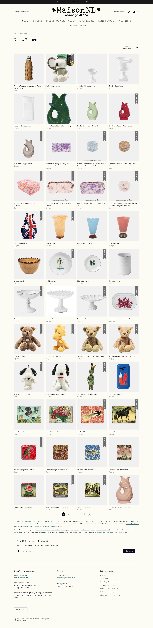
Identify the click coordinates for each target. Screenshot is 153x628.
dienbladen (40, 530)
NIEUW (25, 21)
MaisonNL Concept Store (42, 619)
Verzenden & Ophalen (108, 585)
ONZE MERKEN (124, 21)
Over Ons (103, 575)
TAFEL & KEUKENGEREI (55, 21)
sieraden (43, 532)
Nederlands (119, 12)
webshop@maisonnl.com (66, 578)
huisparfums (75, 530)
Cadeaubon (104, 578)
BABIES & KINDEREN (106, 21)
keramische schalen (52, 530)
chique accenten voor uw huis (99, 521)
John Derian (18, 526)
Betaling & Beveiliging (108, 592)
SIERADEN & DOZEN (86, 21)
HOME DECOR (37, 21)
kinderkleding (85, 530)
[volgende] (89, 514)
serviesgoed (65, 530)
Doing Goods (39, 526)
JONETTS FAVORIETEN (76, 25)
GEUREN (71, 21)
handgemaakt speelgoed (100, 530)
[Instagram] (138, 608)
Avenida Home (50, 526)
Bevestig (129, 551)
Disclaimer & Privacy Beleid (110, 595)
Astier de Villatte (132, 524)
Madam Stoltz (28, 526)
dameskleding (19, 532)
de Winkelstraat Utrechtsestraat (105, 532)
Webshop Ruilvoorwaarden (110, 582)
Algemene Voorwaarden (109, 588)
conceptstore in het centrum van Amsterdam (40, 521)
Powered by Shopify (20, 620)
